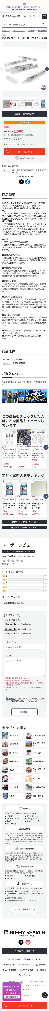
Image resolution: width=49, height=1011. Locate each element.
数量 (5, 144)
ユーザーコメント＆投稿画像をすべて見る (18, 551)
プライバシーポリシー (35, 981)
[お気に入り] (30, 15)
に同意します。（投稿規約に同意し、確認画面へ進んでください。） (25, 699)
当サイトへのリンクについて (36, 985)
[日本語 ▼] (24, 15)
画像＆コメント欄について (27, 556)
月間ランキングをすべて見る (24, 527)
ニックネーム (10, 641)
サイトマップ (24, 989)
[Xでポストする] (21, 181)
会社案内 (12, 981)
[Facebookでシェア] (27, 181)
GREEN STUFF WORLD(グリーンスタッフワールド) (29, 171)
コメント (8, 655)
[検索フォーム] (39, 16)
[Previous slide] (2, 69)
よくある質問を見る (23, 909)
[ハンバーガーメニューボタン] (44, 16)
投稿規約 (11, 698)
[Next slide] (47, 69)
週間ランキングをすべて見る (24, 521)
